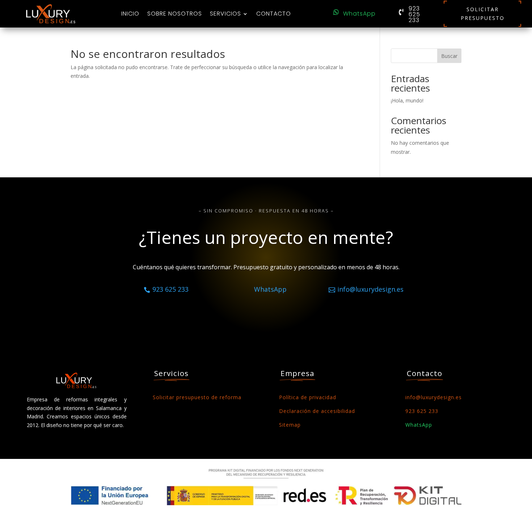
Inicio (130, 13)
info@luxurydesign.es (433, 397)
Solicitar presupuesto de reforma (197, 397)
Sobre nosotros (174, 13)
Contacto (273, 13)
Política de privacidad (307, 397)
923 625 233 (414, 14)
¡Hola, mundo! (407, 100)
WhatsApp (359, 14)
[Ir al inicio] (50, 14)
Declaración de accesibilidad (317, 411)
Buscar (449, 55)
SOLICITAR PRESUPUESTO (482, 13)
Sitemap (290, 424)
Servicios (225, 13)
